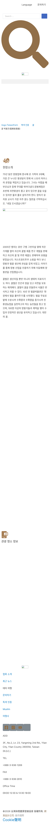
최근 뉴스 (7, 681)
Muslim (6, 709)
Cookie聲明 (12, 820)
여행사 (6, 716)
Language (27, 4)
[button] (25, 81)
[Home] (27, 727)
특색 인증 (25, 125)
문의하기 (42, 4)
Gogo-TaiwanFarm (9, 125)
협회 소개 (7, 674)
